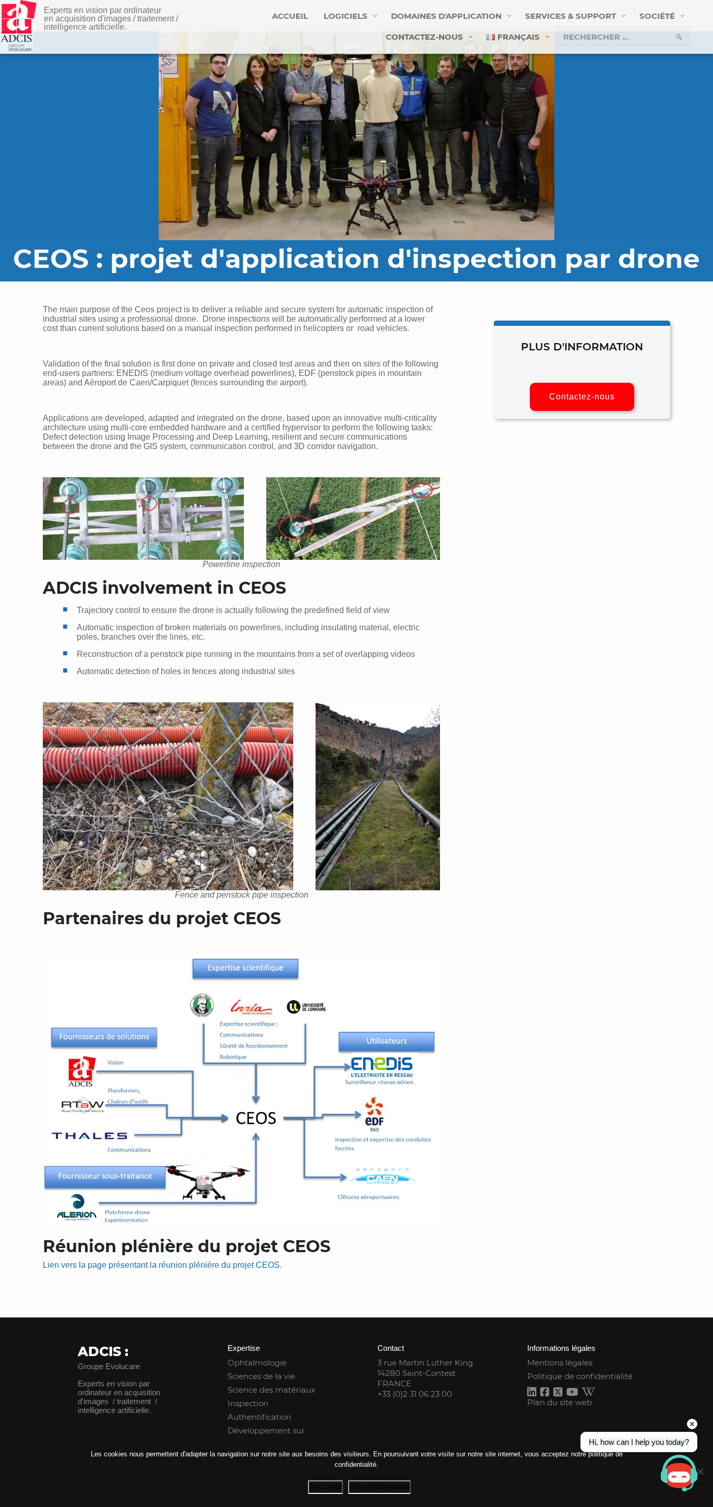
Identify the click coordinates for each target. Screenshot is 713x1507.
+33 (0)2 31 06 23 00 (414, 1394)
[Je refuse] (700, 1471)
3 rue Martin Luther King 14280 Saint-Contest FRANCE (425, 1373)
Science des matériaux (271, 1390)
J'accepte (325, 1486)
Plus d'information (379, 1486)
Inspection (248, 1403)
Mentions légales (559, 1363)
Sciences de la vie (261, 1376)
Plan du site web (559, 1402)
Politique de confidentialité (580, 1376)
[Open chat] (679, 1473)
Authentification (259, 1417)
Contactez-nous (582, 396)
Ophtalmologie (257, 1363)
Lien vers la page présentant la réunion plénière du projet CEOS (161, 1265)
